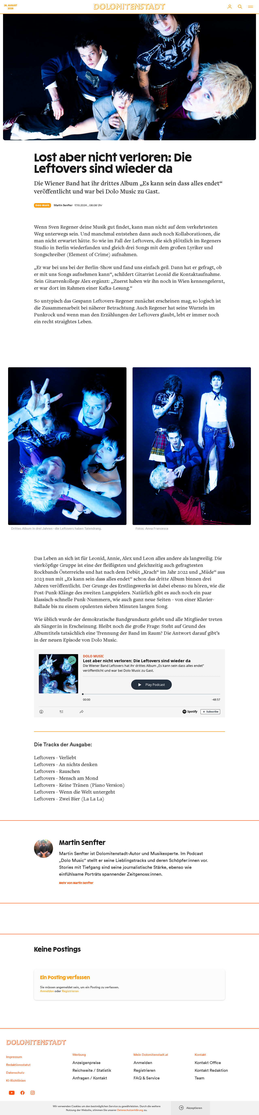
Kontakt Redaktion (211, 1070)
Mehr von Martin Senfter (76, 883)
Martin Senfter (63, 205)
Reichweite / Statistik (91, 1070)
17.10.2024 (80, 205)
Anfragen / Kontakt (89, 1078)
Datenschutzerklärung (130, 1110)
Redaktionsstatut (18, 1065)
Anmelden (47, 991)
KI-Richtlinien (16, 1080)
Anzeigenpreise (86, 1062)
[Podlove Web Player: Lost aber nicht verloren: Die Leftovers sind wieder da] (129, 683)
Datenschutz (15, 1073)
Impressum (14, 1057)
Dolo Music (42, 205)
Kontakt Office (208, 1062)
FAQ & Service (147, 1078)
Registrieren (70, 991)
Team (199, 1078)
